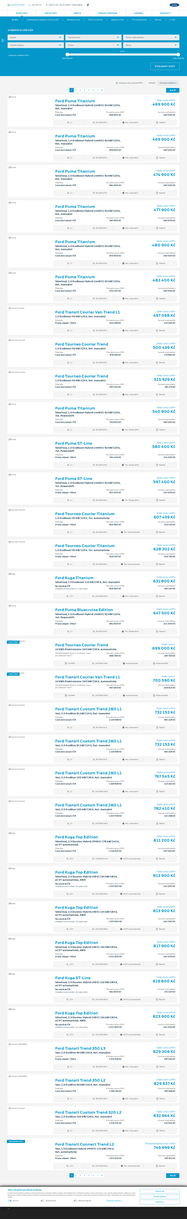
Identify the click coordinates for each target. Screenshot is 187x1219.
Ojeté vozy (51, 13)
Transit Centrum (107, 13)
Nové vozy (22, 13)
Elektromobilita (95, 19)
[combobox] (36, 37)
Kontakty (165, 13)
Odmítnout (159, 1202)
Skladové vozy (73, 19)
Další (173, 90)
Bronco (158, 19)
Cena (122, 51)
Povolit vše (159, 1191)
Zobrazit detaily (113, 1200)
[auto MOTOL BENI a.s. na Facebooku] (89, 5)
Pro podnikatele (139, 19)
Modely (15, 19)
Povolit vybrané (160, 1197)
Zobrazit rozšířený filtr (18, 55)
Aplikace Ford (117, 19)
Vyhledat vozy (165, 66)
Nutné (15, 1200)
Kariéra (138, 13)
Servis (77, 13)
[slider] (67, 54)
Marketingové (85, 1200)
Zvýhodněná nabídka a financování (43, 19)
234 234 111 (36, 5)
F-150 (172, 19)
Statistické (51, 1200)
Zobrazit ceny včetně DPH (131, 83)
